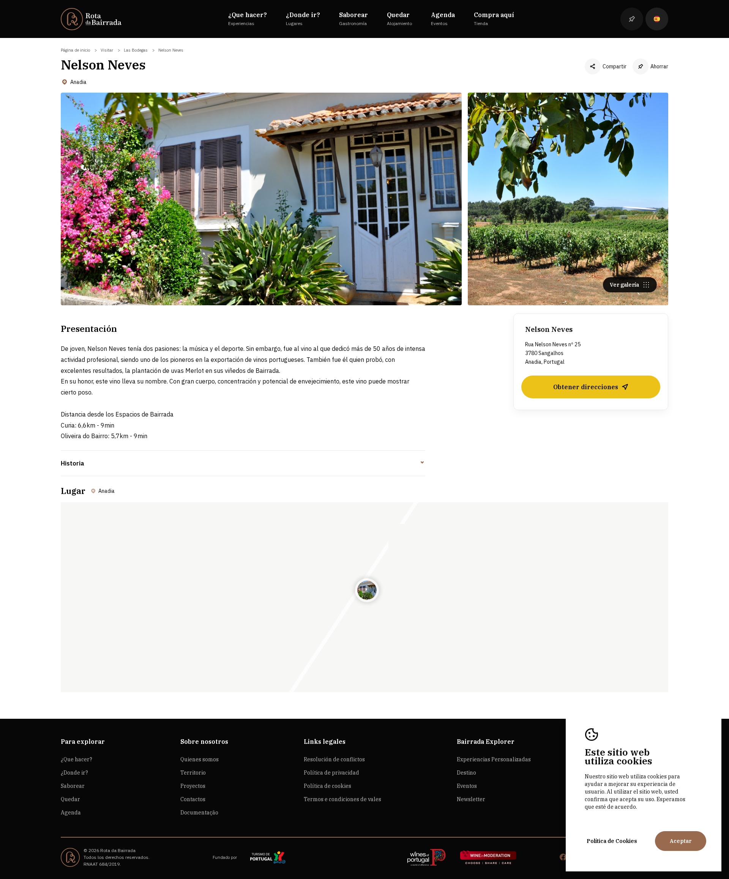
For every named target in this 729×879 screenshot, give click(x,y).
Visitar (107, 50)
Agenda (71, 812)
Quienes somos (199, 759)
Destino (466, 772)
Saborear (73, 786)
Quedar (70, 799)
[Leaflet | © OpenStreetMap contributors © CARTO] (364, 597)
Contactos (192, 799)
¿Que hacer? (76, 759)
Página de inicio (75, 50)
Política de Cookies (612, 841)
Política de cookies (327, 786)
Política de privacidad (331, 772)
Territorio (193, 772)
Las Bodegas (136, 50)
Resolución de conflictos (334, 759)
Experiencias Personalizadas (494, 759)
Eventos (467, 786)
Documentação (199, 812)
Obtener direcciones (585, 387)
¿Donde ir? (74, 772)
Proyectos (192, 786)
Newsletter (471, 799)
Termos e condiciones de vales (342, 799)
